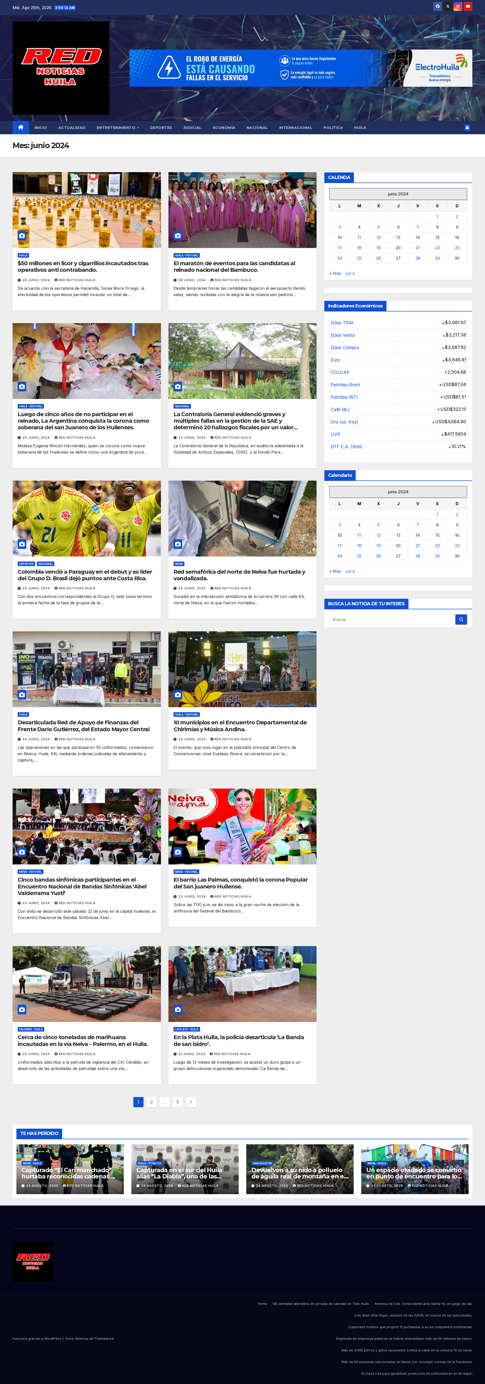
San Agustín (262, 1163)
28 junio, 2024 (192, 280)
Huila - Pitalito (149, 1163)
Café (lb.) (340, 409)
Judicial (192, 127)
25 (359, 258)
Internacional (296, 127)
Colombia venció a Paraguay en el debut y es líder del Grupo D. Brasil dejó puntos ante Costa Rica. (85, 575)
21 (418, 247)
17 (339, 247)
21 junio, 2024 (192, 1054)
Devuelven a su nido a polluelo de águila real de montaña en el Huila (298, 1176)
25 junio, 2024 (192, 437)
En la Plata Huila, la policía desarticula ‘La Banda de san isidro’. (239, 1040)
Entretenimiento (117, 127)
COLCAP (340, 372)
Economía (224, 127)
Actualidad (72, 127)
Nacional (257, 127)
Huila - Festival (186, 255)
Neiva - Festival (30, 871)
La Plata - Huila (187, 1029)
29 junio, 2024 (36, 280)
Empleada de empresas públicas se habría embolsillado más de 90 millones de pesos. (404, 1338)
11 (359, 237)
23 (457, 247)
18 (359, 247)
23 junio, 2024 (36, 903)
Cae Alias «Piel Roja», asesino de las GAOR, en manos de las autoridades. (413, 1315)
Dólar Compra (345, 347)
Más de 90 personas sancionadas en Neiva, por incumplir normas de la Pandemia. (407, 1362)
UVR (335, 434)
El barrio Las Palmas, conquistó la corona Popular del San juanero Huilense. (241, 883)
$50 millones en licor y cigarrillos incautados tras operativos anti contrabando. (83, 266)
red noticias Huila (77, 280)
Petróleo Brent (345, 384)
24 (339, 258)
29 (437, 258)
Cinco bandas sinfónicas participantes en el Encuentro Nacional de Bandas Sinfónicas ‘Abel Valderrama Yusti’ (82, 886)
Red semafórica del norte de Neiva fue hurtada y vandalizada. (239, 575)
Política (333, 127)
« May (335, 273)
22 (437, 247)
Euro (335, 360)
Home (262, 1304)
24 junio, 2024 (36, 739)
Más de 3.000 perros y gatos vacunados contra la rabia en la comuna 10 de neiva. (407, 1350)
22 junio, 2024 (36, 1054)
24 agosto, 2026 (157, 1186)
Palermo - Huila (31, 1029)
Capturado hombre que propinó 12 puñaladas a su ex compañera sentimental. (410, 1327)
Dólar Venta (343, 335)
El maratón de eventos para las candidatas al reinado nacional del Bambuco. (234, 266)
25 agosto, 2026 (42, 1186)
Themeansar (104, 1338)
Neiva (179, 563)
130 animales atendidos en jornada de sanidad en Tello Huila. (321, 1304)
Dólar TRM (342, 322)
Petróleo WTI (344, 397)
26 (378, 258)
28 (418, 258)
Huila (360, 127)
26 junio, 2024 (36, 437)
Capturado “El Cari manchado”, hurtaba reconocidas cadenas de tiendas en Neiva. (69, 1176)
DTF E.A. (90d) (346, 446)
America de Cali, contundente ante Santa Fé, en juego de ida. (423, 1304)
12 (379, 237)
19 (378, 247)
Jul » (350, 273)
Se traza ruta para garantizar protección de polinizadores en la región (416, 1373)
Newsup (81, 1338)
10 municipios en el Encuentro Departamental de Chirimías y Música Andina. (240, 725)
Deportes (161, 127)
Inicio (41, 127)
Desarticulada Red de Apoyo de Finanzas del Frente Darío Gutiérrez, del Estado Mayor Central (84, 725)
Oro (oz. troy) (344, 422)
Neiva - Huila (32, 1163)
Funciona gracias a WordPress (37, 1338)
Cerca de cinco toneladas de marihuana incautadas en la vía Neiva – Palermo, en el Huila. (83, 1040)
